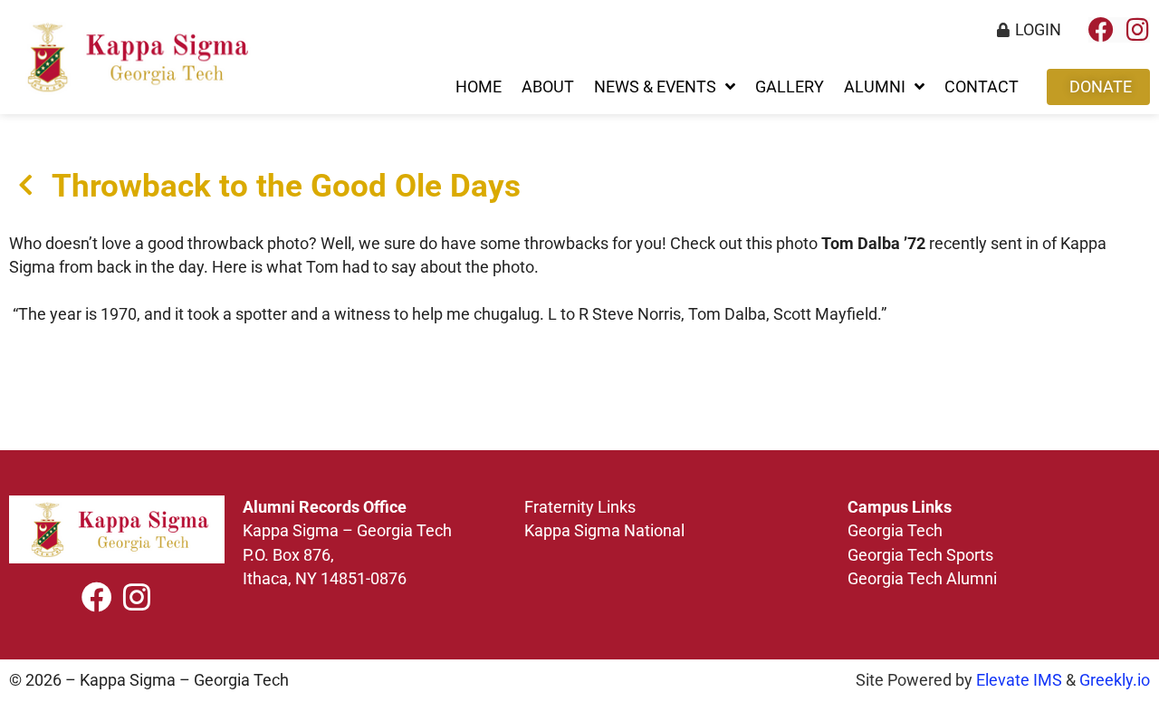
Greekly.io (1114, 680)
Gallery (789, 87)
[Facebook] (1101, 30)
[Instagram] (1137, 30)
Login (1038, 30)
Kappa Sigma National (604, 531)
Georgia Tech (895, 531)
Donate (1100, 87)
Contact (981, 87)
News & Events (655, 87)
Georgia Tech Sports (920, 555)
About (548, 87)
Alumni (874, 87)
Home (478, 87)
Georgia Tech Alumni (922, 579)
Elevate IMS (1019, 680)
